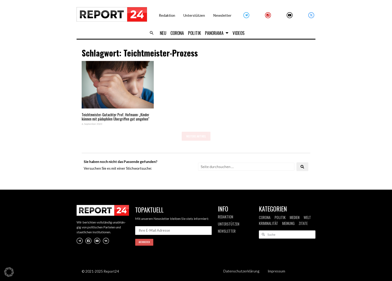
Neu (163, 33)
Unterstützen (194, 15)
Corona (177, 33)
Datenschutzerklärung (241, 271)
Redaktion (167, 15)
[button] (152, 33)
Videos (239, 33)
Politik (194, 33)
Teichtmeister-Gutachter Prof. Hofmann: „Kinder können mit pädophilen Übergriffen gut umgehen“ (115, 117)
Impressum (276, 271)
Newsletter (222, 15)
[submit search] (302, 166)
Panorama (214, 33)
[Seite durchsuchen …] (246, 167)
